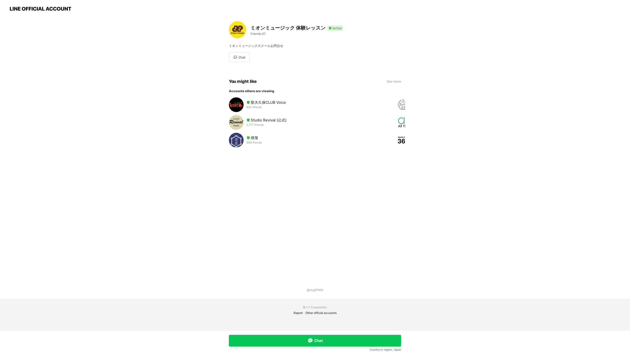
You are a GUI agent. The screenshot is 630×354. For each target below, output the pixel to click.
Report (298, 313)
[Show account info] (335, 28)
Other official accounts (321, 313)
